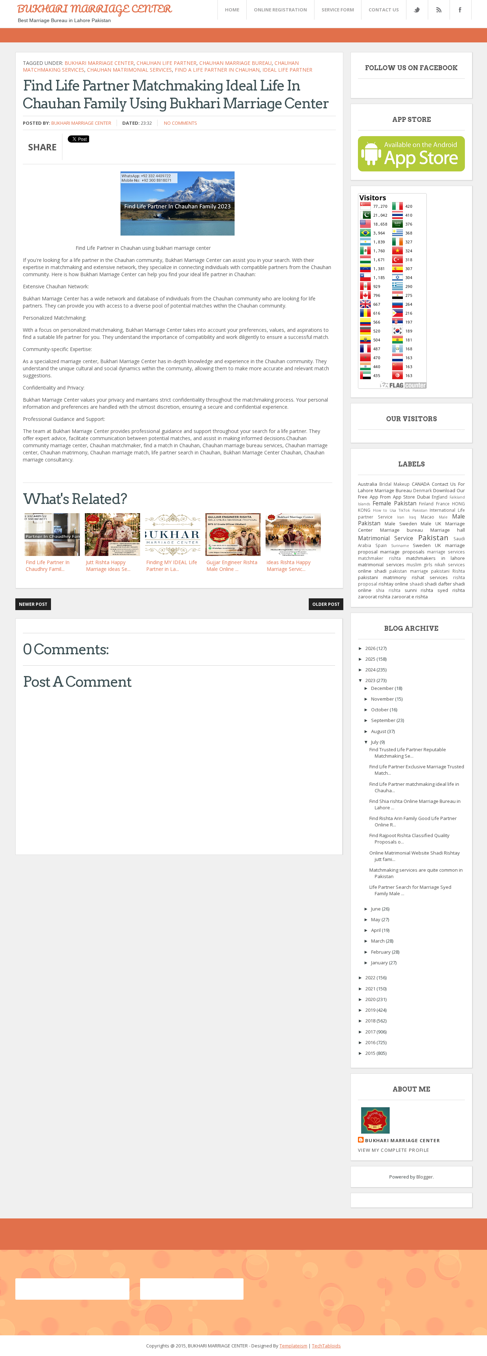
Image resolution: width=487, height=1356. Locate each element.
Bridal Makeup (394, 484)
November (383, 699)
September (383, 720)
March (378, 941)
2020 (370, 999)
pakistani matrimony (382, 577)
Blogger (424, 1177)
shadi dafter (438, 584)
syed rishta (451, 590)
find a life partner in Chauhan (217, 69)
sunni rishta (419, 590)
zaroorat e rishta (409, 596)
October (380, 709)
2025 (370, 659)
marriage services (446, 552)
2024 (370, 669)
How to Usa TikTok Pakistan (400, 510)
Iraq (412, 517)
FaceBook (459, 9)
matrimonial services (381, 564)
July (375, 742)
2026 (370, 648)
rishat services (430, 577)
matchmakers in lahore (435, 558)
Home (232, 9)
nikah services (450, 564)
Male (443, 517)
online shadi (372, 571)
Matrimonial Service (385, 538)
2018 (370, 1020)
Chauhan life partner (166, 63)
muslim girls (419, 564)
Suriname (400, 545)
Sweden (422, 545)
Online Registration (280, 9)
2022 (370, 977)
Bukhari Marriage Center (99, 63)
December (383, 688)
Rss (438, 9)
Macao (427, 517)
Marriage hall (447, 530)
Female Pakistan (394, 503)
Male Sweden (401, 523)
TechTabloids (326, 1345)
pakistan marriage (408, 571)
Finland (426, 503)
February (381, 952)
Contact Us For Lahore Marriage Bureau (411, 487)
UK (438, 545)
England (439, 497)
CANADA (421, 484)
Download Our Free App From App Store (411, 493)
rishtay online (394, 584)
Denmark (422, 490)
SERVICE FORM (338, 9)
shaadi (417, 584)
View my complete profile (393, 1150)
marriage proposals (402, 551)
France (443, 503)
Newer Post (33, 604)
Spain (381, 545)
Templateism (293, 1345)
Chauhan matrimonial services (129, 69)
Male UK (431, 523)
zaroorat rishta (374, 596)
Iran (400, 517)
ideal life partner (287, 69)
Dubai (423, 497)
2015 (370, 1053)
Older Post (326, 604)
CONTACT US (384, 9)
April (376, 930)
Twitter (417, 9)
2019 (370, 1010)
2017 (370, 1031)
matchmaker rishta (379, 558)
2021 (370, 988)
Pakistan (433, 537)
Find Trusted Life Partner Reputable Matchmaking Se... (407, 752)
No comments (180, 123)
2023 (370, 680)
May (376, 919)
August (379, 731)
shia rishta (388, 590)
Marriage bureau (401, 530)
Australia (367, 484)
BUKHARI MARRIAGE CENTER (94, 8)
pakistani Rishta (448, 571)
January (380, 962)
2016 (370, 1042)
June (376, 909)
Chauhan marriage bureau (235, 63)
